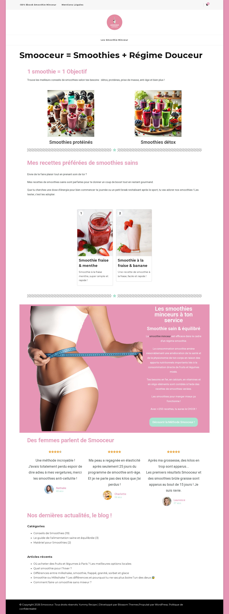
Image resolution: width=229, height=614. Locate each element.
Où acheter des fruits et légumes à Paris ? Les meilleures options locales (82, 563)
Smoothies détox (158, 142)
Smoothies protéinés (71, 142)
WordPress (161, 604)
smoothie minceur (160, 336)
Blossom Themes (128, 604)
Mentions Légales (72, 5)
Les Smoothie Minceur (114, 40)
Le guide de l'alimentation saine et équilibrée (64, 537)
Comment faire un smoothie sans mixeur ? (62, 582)
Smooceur (47, 604)
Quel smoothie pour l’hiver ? (52, 568)
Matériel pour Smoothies (50, 542)
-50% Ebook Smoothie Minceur (37, 5)
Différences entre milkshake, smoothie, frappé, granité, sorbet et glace (81, 573)
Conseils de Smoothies (48, 533)
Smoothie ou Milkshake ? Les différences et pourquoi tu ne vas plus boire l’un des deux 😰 (94, 577)
